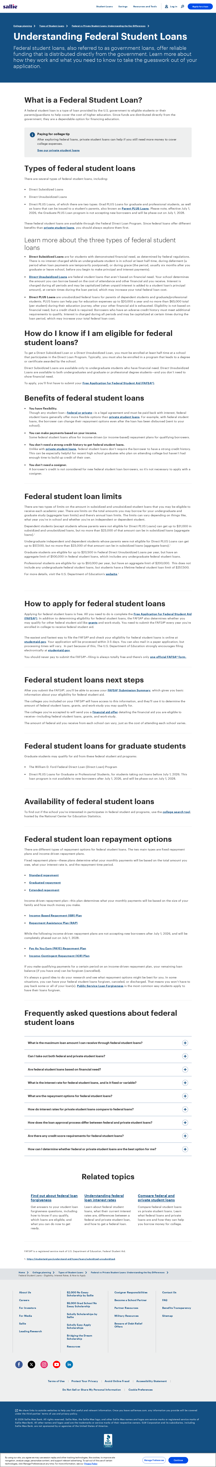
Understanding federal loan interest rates (104, 1198)
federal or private (79, 412)
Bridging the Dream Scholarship (79, 1337)
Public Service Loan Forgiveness (100, 986)
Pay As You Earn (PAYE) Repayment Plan (57, 948)
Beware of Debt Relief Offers (128, 1325)
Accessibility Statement (151, 1381)
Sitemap (167, 1315)
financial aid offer (105, 712)
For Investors (27, 1307)
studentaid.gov (35, 641)
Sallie (22, 1323)
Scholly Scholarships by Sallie (82, 1315)
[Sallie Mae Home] (10, 6)
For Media (25, 1315)
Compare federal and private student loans (156, 1198)
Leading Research (30, 1331)
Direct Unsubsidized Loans (48, 277)
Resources (73, 1346)
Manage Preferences (154, 1460)
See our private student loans (58, 150)
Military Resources (126, 1315)
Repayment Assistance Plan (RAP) (53, 923)
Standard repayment (44, 875)
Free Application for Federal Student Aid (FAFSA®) (118, 383)
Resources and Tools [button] (145, 6)
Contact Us (169, 1292)
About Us (25, 1292)
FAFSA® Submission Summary (129, 690)
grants (93, 622)
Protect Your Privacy (84, 1381)
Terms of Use (56, 1381)
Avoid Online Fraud (117, 1381)
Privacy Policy (90, 1463)
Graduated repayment (45, 882)
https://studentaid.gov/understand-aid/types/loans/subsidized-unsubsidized (71, 1259)
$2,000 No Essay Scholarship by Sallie (80, 1294)
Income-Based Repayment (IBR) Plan (55, 915)
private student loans (59, 227)
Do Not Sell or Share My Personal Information (91, 1389)
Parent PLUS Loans (135, 208)
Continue (178, 1460)
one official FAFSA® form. (168, 657)
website (111, 574)
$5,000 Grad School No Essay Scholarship (82, 1305)
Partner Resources (126, 1307)
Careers (24, 1300)
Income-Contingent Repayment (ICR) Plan (59, 956)
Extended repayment (44, 890)
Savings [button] (123, 6)
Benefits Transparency (176, 1307)
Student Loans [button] (104, 6)
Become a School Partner (130, 1300)
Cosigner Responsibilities (131, 1292)
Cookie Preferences (141, 1389)
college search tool (176, 812)
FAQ (164, 1300)
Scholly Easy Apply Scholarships (79, 1326)
